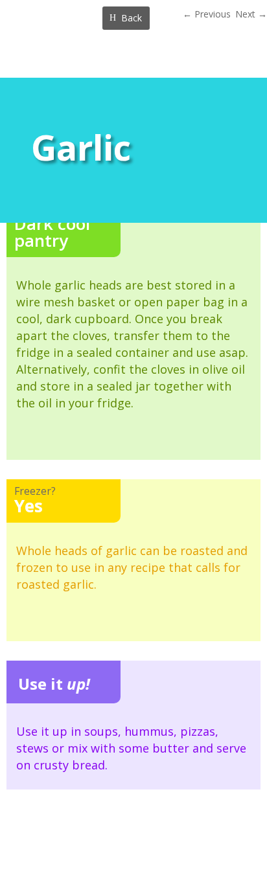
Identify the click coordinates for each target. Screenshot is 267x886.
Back (131, 18)
